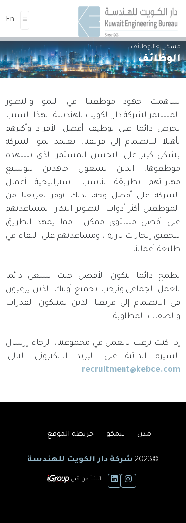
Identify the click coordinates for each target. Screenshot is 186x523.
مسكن (171, 47)
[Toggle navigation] (24, 20)
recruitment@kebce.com (131, 370)
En (10, 20)
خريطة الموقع (70, 435)
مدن (144, 435)
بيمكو (115, 435)
